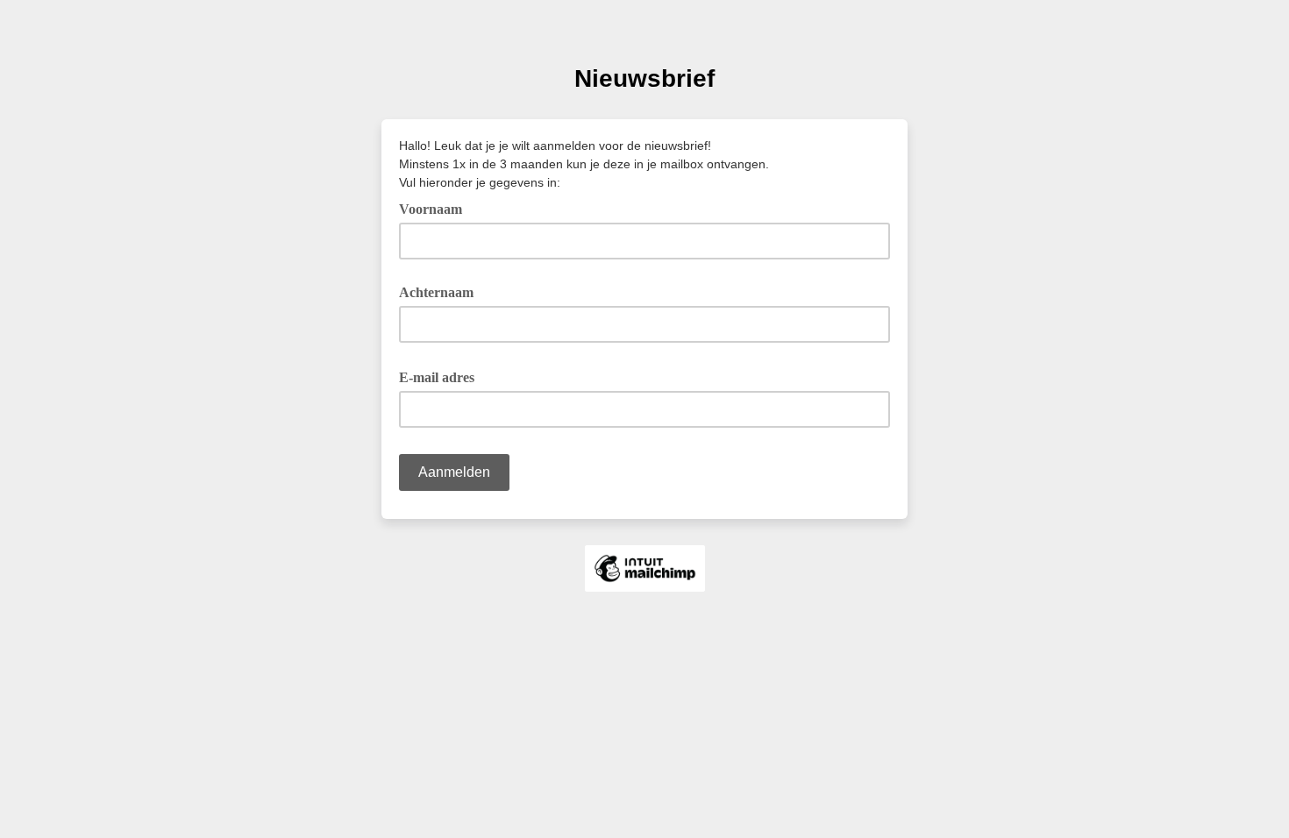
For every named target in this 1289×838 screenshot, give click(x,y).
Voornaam (430, 209)
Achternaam (436, 292)
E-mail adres (443, 376)
